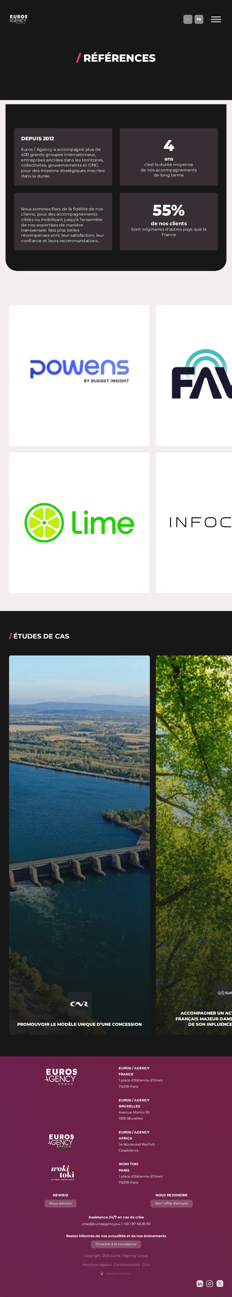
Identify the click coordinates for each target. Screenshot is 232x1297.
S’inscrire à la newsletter (116, 1244)
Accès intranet (119, 1273)
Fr (199, 19)
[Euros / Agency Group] (18, 19)
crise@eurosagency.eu (101, 1224)
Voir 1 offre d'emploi (171, 1203)
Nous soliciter (60, 1203)
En (187, 19)
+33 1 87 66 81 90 (136, 1224)
